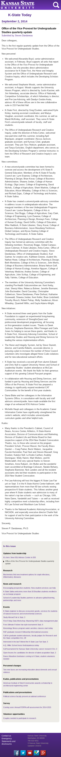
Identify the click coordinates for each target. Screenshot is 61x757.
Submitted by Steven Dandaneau (17, 35)
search (56, 5)
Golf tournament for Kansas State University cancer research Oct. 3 (30, 649)
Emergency (7, 738)
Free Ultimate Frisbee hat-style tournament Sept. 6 (23, 625)
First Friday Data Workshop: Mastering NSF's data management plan (30, 621)
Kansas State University (29, 5)
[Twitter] (23, 753)
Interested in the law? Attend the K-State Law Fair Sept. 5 (25, 642)
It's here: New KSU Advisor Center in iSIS (19, 557)
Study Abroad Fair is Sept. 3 (14, 617)
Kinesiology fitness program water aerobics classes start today (28, 628)
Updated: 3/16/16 (34, 746)
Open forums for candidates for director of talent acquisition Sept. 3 (29, 653)
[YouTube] (29, 753)
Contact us (6, 736)
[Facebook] (16, 753)
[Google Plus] (43, 753)
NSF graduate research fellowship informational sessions (25, 632)
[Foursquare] (36, 753)
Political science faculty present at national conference (24, 696)
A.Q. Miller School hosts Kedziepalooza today (21, 645)
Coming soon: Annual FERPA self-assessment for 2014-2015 (27, 707)
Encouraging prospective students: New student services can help (29, 588)
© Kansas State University (38, 743)
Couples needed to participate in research (19, 718)
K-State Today (19, 15)
